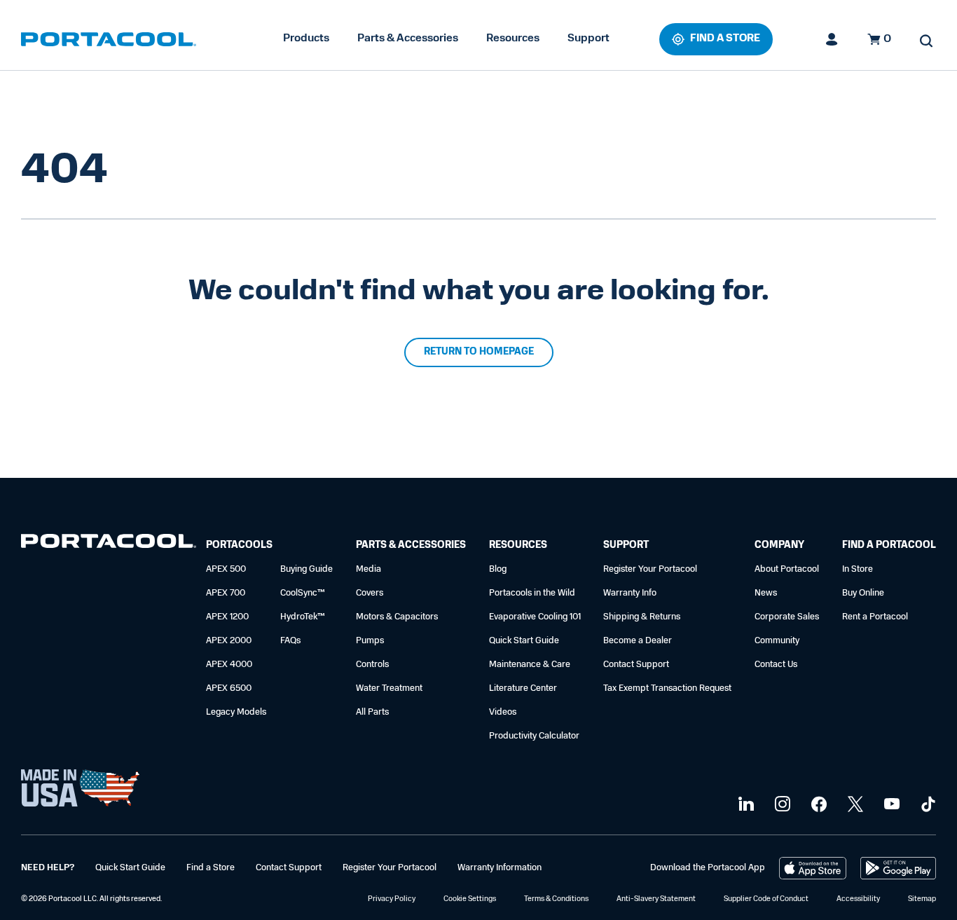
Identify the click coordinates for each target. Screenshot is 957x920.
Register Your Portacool (650, 569)
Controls (372, 664)
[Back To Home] (108, 39)
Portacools (239, 545)
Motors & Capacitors (397, 617)
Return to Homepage (479, 352)
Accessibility (858, 899)
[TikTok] (926, 804)
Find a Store (210, 867)
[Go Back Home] (108, 544)
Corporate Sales (787, 617)
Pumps (370, 640)
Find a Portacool (889, 545)
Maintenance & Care (529, 664)
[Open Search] (926, 40)
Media (368, 569)
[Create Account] (832, 39)
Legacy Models (236, 712)
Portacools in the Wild (532, 593)
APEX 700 (225, 593)
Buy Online (863, 593)
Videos (502, 712)
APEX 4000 (229, 664)
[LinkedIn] (744, 804)
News (766, 593)
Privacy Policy (391, 899)
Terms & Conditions (556, 899)
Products (306, 38)
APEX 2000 (229, 640)
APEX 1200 (227, 617)
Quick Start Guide (524, 640)
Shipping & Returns (641, 617)
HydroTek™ (302, 617)
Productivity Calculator (534, 736)
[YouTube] (890, 804)
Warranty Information (499, 867)
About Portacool (787, 569)
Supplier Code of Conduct (766, 899)
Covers (369, 593)
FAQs (290, 640)
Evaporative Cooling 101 (535, 617)
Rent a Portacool (875, 617)
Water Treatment (389, 688)
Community (777, 640)
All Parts (372, 712)
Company (779, 545)
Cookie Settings (469, 899)
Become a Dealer (637, 640)
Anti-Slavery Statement (656, 899)
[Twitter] (853, 804)
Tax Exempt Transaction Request (667, 688)
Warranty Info (629, 593)
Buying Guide (306, 569)
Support (588, 38)
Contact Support (636, 664)
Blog (498, 569)
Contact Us (776, 664)
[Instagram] (780, 804)
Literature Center (523, 688)
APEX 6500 (229, 688)
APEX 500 (226, 569)
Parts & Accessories (407, 38)
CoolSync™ (302, 593)
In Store (857, 569)
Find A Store (725, 39)
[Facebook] (817, 804)
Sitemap (922, 899)
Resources (512, 38)
